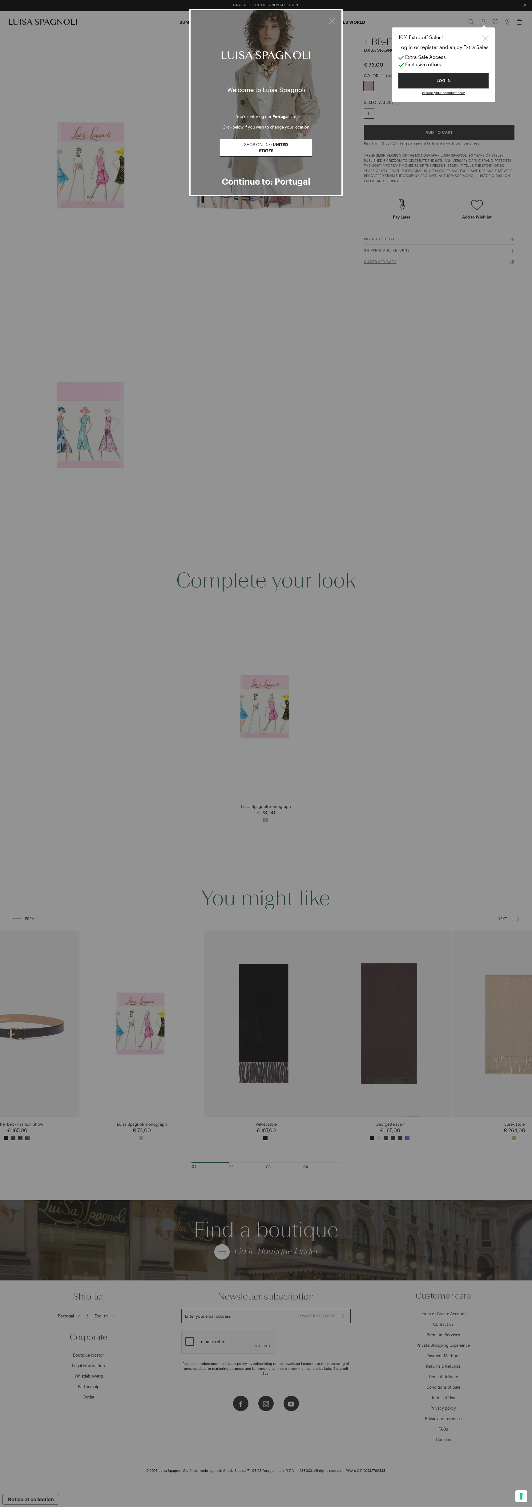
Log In (444, 81)
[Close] (332, 20)
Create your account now (443, 92)
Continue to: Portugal (266, 181)
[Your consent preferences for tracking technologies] (521, 1496)
